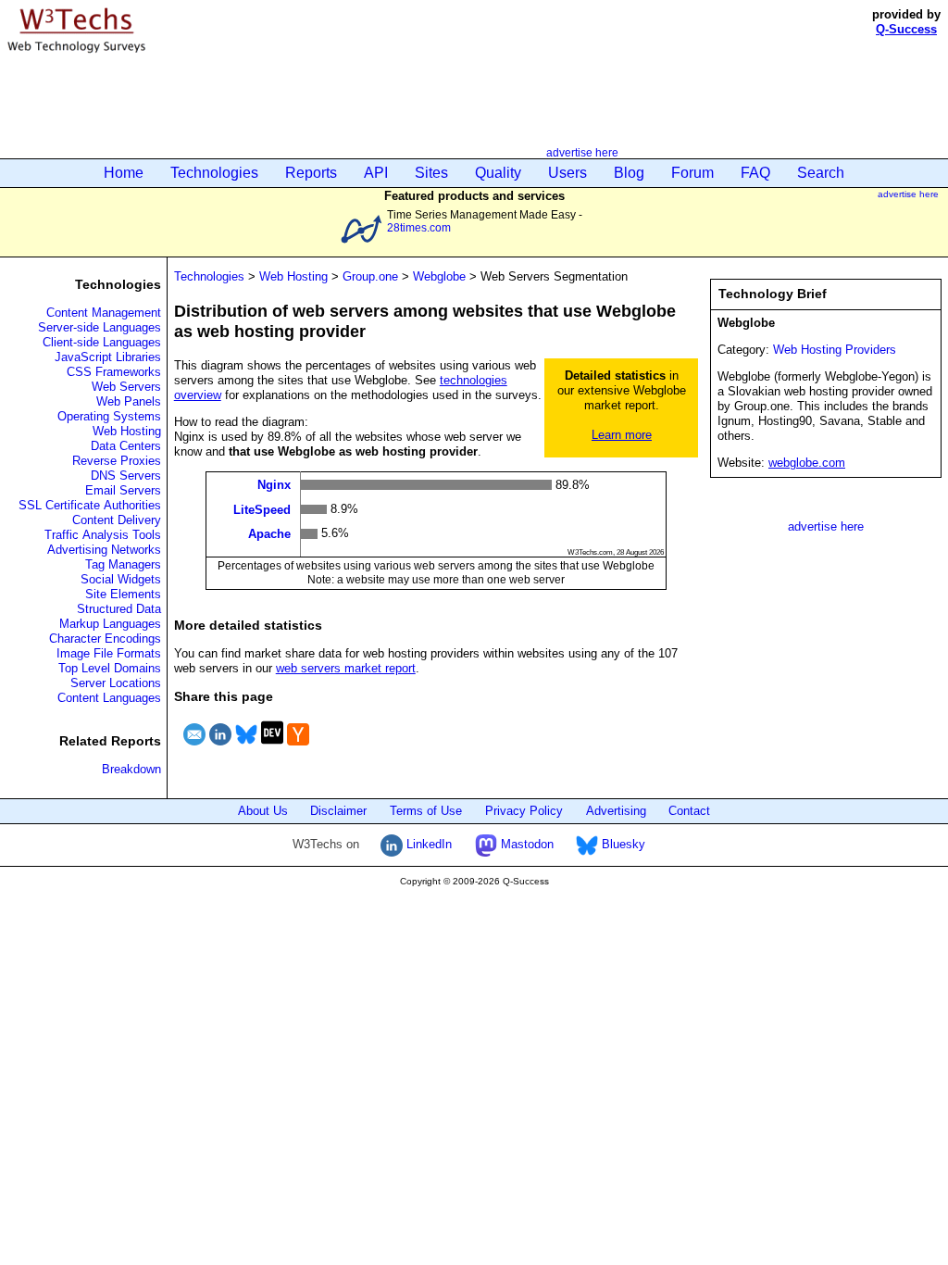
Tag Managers (123, 564)
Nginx (274, 485)
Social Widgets (121, 579)
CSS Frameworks (114, 372)
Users (567, 173)
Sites (431, 173)
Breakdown (131, 769)
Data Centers (126, 446)
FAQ (755, 173)
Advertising (616, 811)
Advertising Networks (104, 550)
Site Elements (123, 594)
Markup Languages (110, 624)
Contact (689, 811)
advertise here (582, 152)
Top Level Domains (109, 668)
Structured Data (119, 609)
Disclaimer (338, 811)
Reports (311, 173)
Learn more (622, 435)
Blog (629, 173)
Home (123, 173)
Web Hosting (127, 431)
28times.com (419, 227)
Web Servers (126, 387)
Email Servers (123, 490)
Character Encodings (105, 638)
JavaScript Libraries (108, 357)
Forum (692, 173)
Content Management (103, 312)
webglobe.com (806, 463)
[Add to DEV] (272, 748)
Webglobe (439, 276)
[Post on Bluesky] (246, 748)
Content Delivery (116, 520)
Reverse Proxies (116, 461)
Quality (498, 173)
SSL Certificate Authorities (90, 505)
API (376, 173)
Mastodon (525, 844)
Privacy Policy (524, 811)
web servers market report (346, 668)
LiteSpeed (262, 509)
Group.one (370, 276)
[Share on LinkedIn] (220, 748)
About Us (263, 811)
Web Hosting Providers (834, 350)
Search (820, 173)
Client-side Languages (102, 342)
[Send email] (194, 748)
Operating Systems (109, 416)
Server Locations (115, 683)
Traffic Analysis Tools (102, 535)
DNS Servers (126, 475)
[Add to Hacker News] (298, 748)
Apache (269, 534)
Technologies (214, 173)
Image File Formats (108, 653)
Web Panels (128, 401)
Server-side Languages (99, 327)
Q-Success (906, 29)
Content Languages (109, 698)
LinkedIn (427, 844)
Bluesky (621, 844)
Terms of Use (426, 811)
